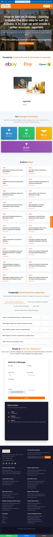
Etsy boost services (31, 486)
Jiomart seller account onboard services (10, 481)
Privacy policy (5, 517)
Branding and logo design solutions (34, 521)
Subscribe (48, 457)
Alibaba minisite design (32, 505)
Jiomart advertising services (8, 482)
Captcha (10, 389)
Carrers (44, 535)
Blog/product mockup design (33, 517)
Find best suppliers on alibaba (33, 508)
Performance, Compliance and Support (38, 302)
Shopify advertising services (8, 505)
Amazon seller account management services (11, 471)
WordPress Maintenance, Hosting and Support (26, 310)
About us (4, 516)
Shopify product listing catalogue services (11, 503)
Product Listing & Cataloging (21, 306)
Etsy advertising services (32, 484)
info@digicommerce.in (15, 417)
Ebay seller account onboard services (10, 493)
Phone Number (30, 372)
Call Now (26, 535)
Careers (4, 519)
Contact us (4, 522)
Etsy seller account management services (36, 481)
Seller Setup (36, 306)
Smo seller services (6, 510)
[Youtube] (15, 463)
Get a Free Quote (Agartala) (26, 43)
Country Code (11, 372)
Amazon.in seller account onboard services (11, 473)
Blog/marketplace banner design (34, 519)
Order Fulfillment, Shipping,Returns (14, 302)
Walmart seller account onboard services (36, 493)
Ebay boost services (6, 495)
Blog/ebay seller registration (8, 497)
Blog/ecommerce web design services (10, 508)
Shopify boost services (7, 506)
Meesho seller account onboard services (35, 473)
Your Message (11, 379)
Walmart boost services (32, 497)
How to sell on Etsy (31, 487)
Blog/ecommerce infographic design (34, 516)
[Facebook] (3, 463)
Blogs (3, 521)
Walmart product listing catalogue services (36, 495)
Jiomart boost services (7, 484)
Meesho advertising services (33, 471)
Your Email (29, 365)
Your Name (10, 365)
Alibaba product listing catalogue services (36, 506)
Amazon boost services (7, 470)
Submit (27, 398)
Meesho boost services (32, 475)
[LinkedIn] (12, 463)
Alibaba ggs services (31, 510)
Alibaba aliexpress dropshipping (34, 503)
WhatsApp (8, 535)
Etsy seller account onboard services (35, 482)
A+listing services (31, 522)
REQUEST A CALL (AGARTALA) (23, 1)
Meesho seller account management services (36, 470)
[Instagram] (9, 463)
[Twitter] (6, 463)
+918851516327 (14, 413)
